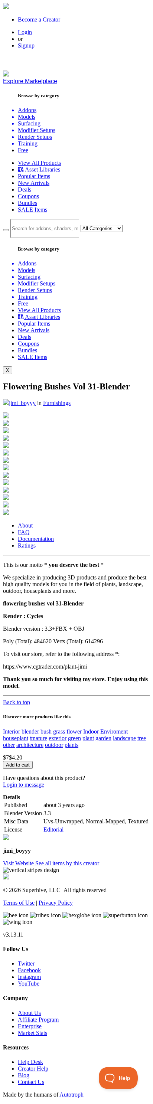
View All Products (39, 163)
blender (30, 731)
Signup (26, 45)
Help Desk (30, 1062)
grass (59, 731)
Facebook (29, 970)
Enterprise (30, 1026)
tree (141, 738)
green (74, 738)
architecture (29, 745)
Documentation (36, 539)
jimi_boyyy (22, 403)
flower (74, 731)
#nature (38, 738)
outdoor (54, 745)
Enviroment (114, 731)
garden (103, 738)
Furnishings (57, 403)
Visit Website (19, 863)
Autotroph (71, 1094)
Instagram (29, 977)
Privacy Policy (56, 902)
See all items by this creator (67, 863)
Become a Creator (39, 19)
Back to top (16, 702)
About (25, 525)
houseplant (15, 738)
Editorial (53, 829)
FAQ (24, 532)
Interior (11, 731)
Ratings (27, 545)
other (9, 745)
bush (46, 731)
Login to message (23, 784)
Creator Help (33, 1068)
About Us (29, 1013)
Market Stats (32, 1033)
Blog (23, 1075)
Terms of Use (19, 902)
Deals (24, 189)
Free (23, 150)
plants (71, 745)
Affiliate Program (38, 1019)
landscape (124, 738)
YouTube (28, 983)
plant (88, 738)
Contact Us (31, 1082)
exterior (57, 738)
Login (25, 32)
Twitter (26, 963)
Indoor (91, 731)
